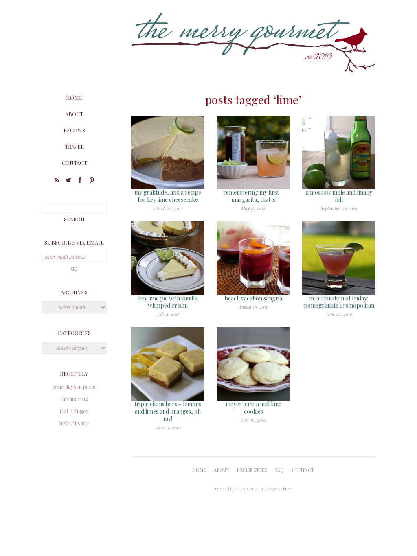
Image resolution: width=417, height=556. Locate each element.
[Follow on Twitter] (68, 181)
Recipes (74, 130)
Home (74, 97)
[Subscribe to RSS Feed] (56, 181)
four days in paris (74, 386)
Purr (287, 489)
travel (74, 146)
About (74, 113)
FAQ (279, 470)
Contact (74, 162)
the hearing (74, 398)
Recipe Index (252, 470)
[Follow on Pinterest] (92, 181)
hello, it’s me (74, 423)
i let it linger (74, 410)
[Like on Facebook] (80, 181)
